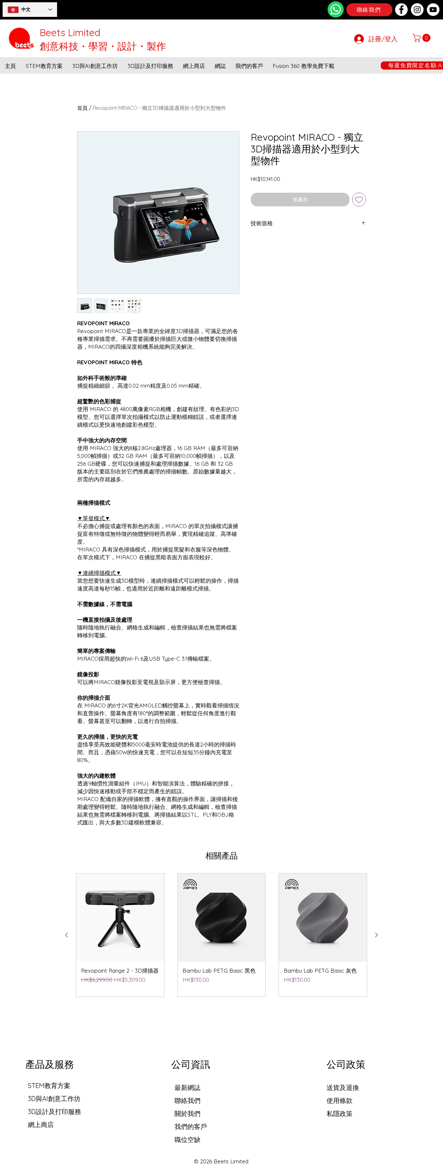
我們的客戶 (190, 1126)
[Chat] (336, 9)
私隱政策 (340, 1113)
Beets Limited (70, 32)
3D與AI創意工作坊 (54, 1098)
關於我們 (187, 1113)
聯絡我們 (187, 1100)
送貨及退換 (343, 1087)
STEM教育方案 (49, 1085)
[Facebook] (401, 9)
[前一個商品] (66, 935)
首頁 (82, 108)
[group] (221, 935)
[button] (422, 38)
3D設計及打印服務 (54, 1111)
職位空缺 (187, 1139)
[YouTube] (433, 9)
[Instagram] (417, 9)
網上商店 (41, 1124)
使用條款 (340, 1100)
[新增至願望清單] (359, 199)
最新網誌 (187, 1087)
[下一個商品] (376, 935)
